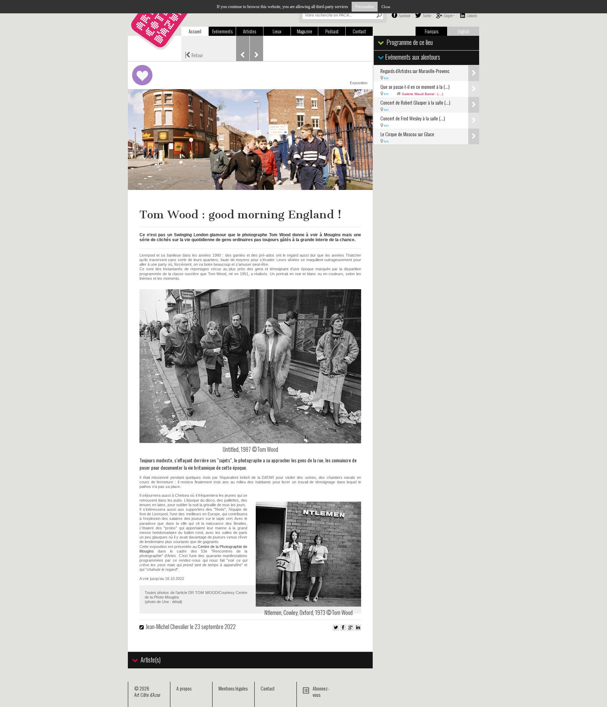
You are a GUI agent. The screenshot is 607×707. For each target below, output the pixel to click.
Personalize (364, 6)
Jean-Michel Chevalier (167, 626)
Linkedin (471, 15)
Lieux (277, 31)
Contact (359, 31)
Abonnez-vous (321, 691)
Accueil (195, 31)
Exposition (358, 83)
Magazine (304, 31)
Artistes (249, 31)
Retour (194, 54)
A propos (183, 688)
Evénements (222, 31)
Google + (448, 15)
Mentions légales (233, 688)
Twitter (426, 15)
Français (431, 31)
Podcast (332, 31)
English (463, 31)
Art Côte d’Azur (147, 694)
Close (385, 7)
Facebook (404, 15)
